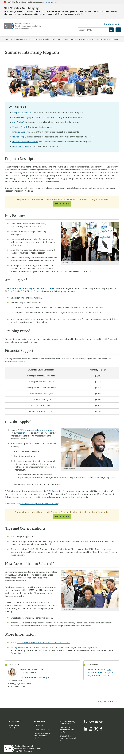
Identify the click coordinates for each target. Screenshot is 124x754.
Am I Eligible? (18, 122)
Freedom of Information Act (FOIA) (66, 729)
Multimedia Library (14, 726)
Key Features (18, 117)
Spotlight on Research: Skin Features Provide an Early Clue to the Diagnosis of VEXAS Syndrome (54, 647)
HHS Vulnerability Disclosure (67, 722)
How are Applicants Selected (25, 141)
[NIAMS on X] (96, 730)
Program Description (21, 112)
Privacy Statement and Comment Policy (42, 735)
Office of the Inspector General (67, 737)
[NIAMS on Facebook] (101, 729)
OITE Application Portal (57, 491)
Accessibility (39, 721)
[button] (118, 29)
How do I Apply (19, 136)
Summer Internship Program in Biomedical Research (33, 288)
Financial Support (20, 132)
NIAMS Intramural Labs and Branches (35, 430)
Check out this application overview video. (39, 503)
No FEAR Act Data (42, 729)
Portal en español (112, 24)
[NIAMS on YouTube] (90, 729)
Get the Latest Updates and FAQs (69, 14)
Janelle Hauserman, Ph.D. (31, 669)
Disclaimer (38, 725)
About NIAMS (15, 721)
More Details (62, 203)
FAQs (106, 675)
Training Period (19, 127)
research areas (24, 433)
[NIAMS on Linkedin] (85, 729)
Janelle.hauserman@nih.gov (36, 677)
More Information (20, 146)
